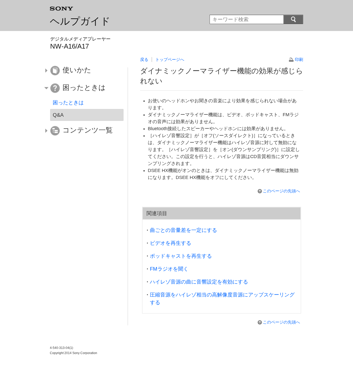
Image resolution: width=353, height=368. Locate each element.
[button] (83, 70)
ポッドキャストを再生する (181, 256)
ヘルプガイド (80, 21)
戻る (144, 59)
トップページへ (169, 59)
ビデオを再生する (170, 243)
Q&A (58, 115)
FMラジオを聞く (169, 269)
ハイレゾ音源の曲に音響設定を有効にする (199, 282)
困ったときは (68, 102)
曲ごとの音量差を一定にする (183, 230)
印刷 (299, 59)
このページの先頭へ (281, 191)
